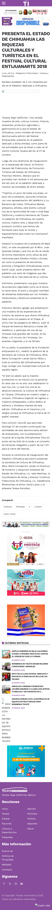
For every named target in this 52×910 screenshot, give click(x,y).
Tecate (5, 813)
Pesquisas (7, 837)
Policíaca (32, 813)
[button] (3, 3)
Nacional (6, 823)
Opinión (31, 808)
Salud (30, 828)
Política (31, 818)
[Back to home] (26, 3)
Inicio (5, 808)
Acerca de (7, 851)
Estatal (6, 818)
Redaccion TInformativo (27, 73)
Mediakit (6, 864)
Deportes (32, 823)
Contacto (7, 869)
